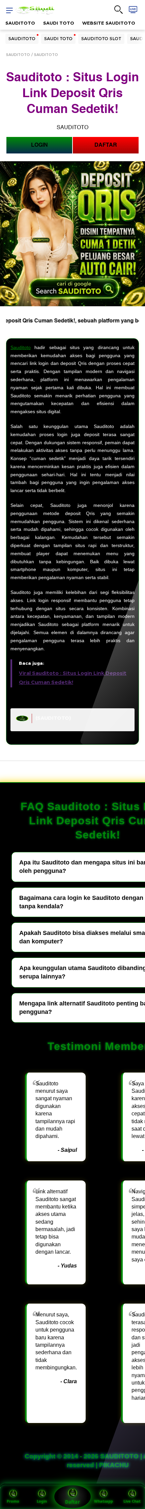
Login (42, 1501)
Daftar (72, 1502)
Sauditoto (20, 347)
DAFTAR (105, 145)
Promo (13, 1501)
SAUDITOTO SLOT (101, 38)
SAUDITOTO (20, 23)
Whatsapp (103, 1501)
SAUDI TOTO (58, 23)
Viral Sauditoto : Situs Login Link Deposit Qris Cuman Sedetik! (72, 677)
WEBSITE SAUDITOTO (108, 23)
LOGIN (39, 145)
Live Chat (132, 1501)
